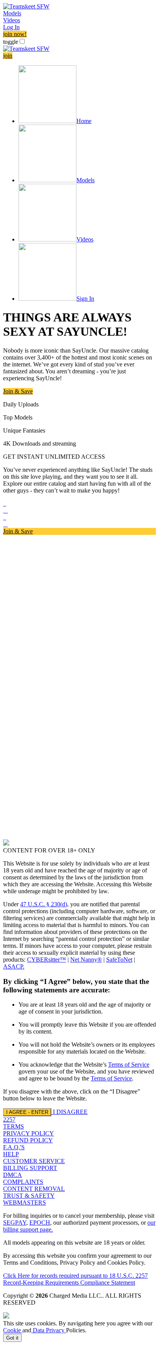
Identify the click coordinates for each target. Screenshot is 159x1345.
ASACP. (13, 966)
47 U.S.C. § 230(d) (43, 904)
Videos (11, 20)
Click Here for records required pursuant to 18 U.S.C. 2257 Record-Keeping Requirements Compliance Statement (75, 1279)
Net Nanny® (86, 959)
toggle (10, 41)
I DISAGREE (70, 1112)
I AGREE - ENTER (27, 1112)
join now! (15, 34)
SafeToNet (119, 959)
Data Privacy (48, 1330)
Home (83, 121)
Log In (11, 27)
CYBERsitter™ (46, 959)
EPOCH (39, 1222)
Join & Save (18, 391)
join (7, 55)
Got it (12, 1338)
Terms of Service (128, 1064)
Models (12, 13)
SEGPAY (14, 1222)
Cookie (12, 1330)
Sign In (85, 298)
